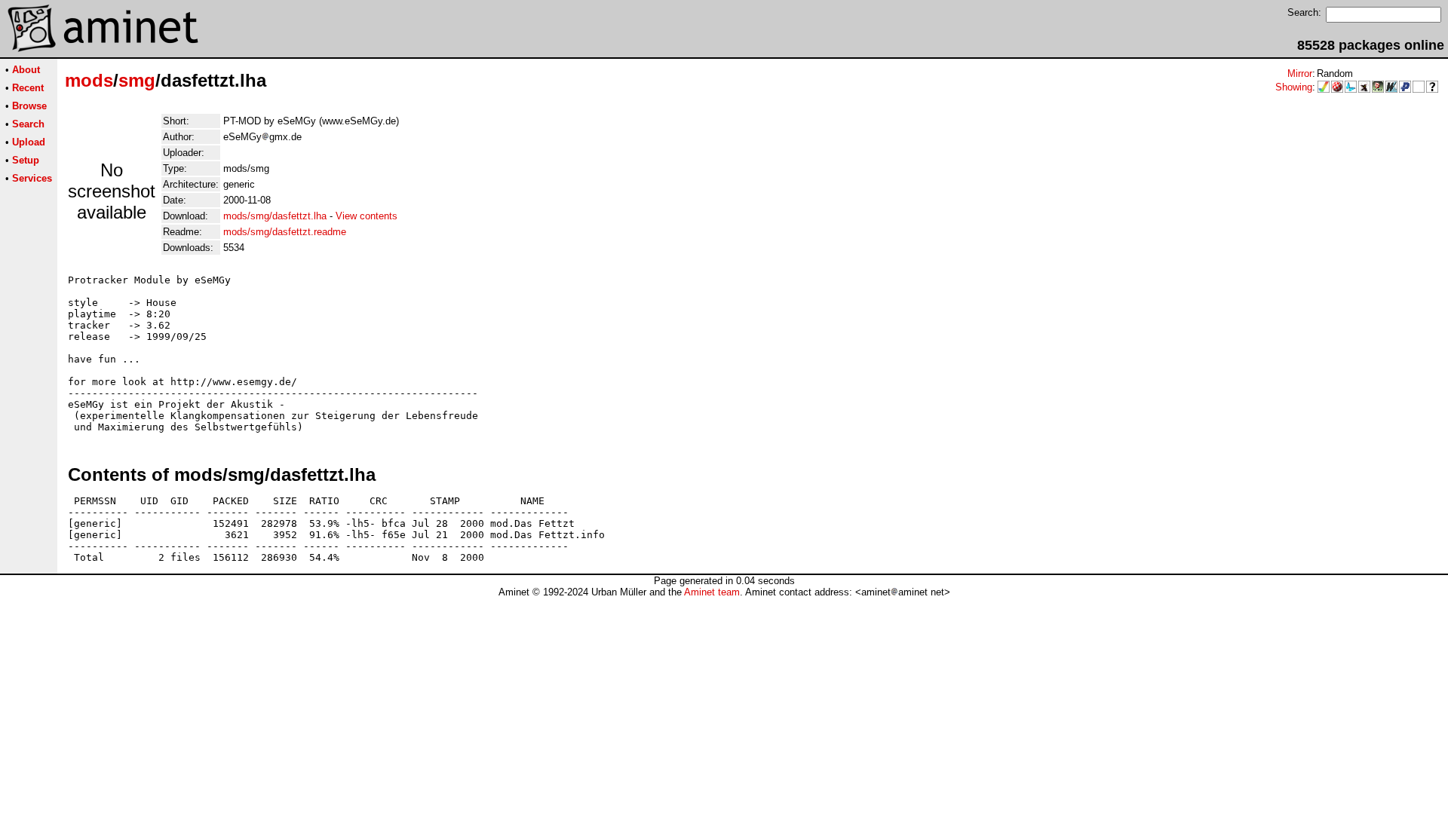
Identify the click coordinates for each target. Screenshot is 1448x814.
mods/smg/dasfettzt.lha (275, 216)
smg (136, 80)
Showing (1293, 87)
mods (89, 80)
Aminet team (712, 592)
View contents (366, 216)
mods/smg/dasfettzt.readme (284, 231)
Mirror (1299, 73)
